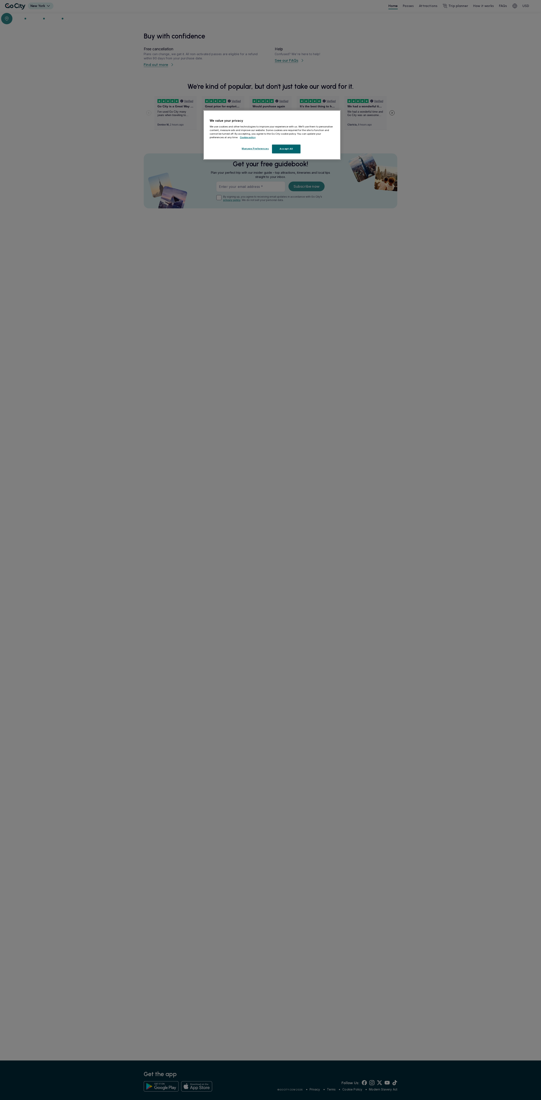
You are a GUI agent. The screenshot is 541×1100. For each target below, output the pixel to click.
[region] (272, 135)
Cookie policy (248, 137)
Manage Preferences (255, 148)
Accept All (286, 148)
